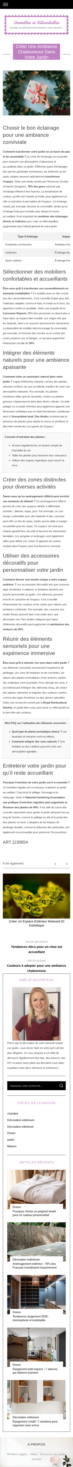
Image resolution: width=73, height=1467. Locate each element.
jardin (10, 1139)
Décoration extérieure (20, 1120)
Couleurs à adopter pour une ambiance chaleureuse (36, 966)
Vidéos (34, 1454)
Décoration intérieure (20, 1126)
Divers (11, 1133)
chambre (12, 1113)
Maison (11, 1146)
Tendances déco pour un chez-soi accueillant (36, 947)
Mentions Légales (17, 1454)
